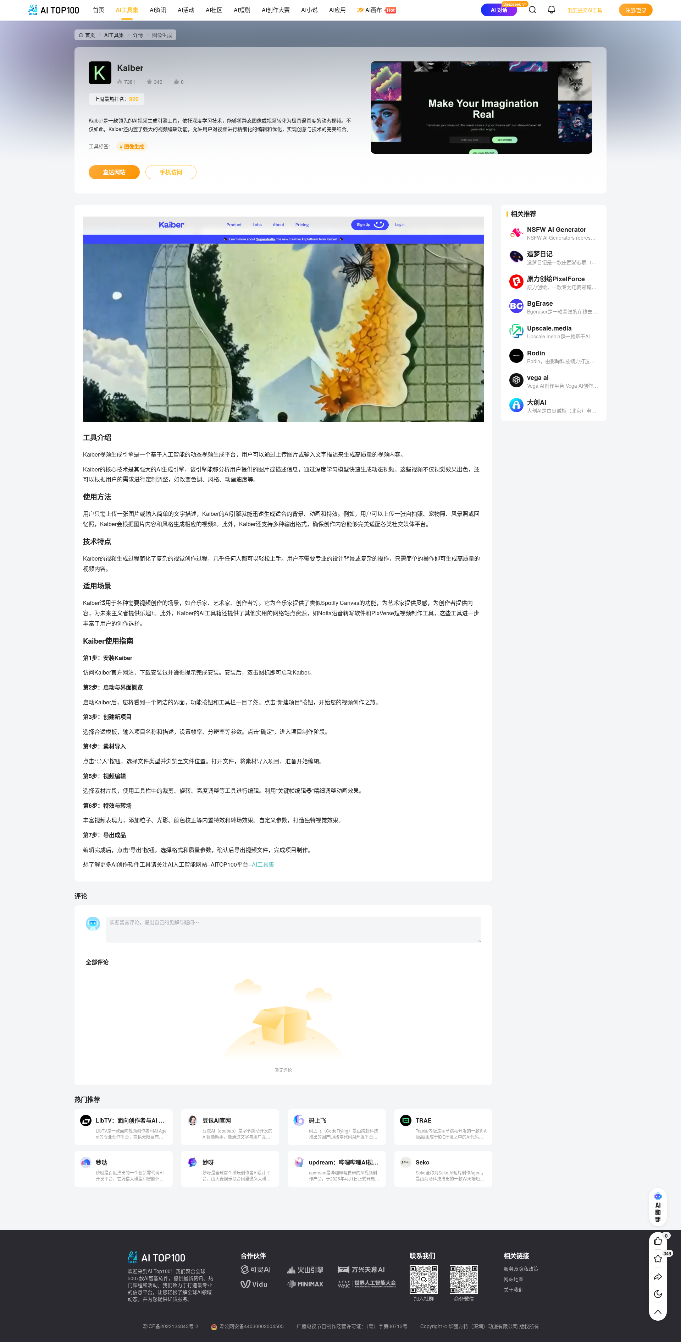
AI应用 (337, 10)
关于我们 (514, 1289)
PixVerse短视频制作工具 (402, 613)
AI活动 (186, 10)
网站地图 (514, 1278)
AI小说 (309, 10)
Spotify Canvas (340, 603)
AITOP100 (224, 864)
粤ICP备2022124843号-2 (170, 1326)
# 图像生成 (132, 146)
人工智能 (184, 864)
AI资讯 (158, 10)
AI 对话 (499, 9)
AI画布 (373, 10)
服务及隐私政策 (521, 1268)
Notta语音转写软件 (342, 613)
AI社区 (214, 10)
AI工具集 (127, 10)
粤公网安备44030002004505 (251, 1326)
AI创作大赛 (276, 10)
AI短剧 (242, 10)
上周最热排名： (116, 99)
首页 (98, 10)
